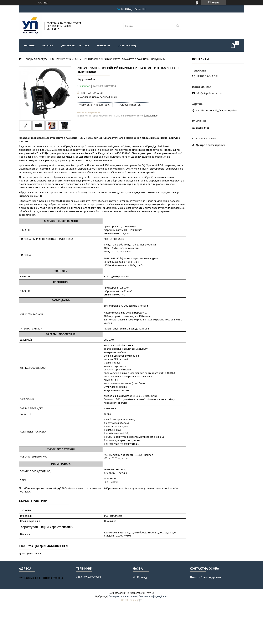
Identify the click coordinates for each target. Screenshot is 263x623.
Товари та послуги (36, 59)
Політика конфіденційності (153, 596)
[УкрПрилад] (30, 25)
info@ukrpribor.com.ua (209, 93)
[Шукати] (177, 26)
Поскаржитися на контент (123, 596)
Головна (29, 45)
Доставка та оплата (75, 45)
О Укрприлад (127, 45)
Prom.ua (150, 593)
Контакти (103, 45)
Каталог (47, 45)
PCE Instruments (60, 59)
